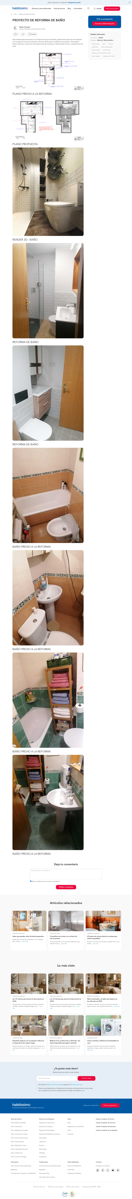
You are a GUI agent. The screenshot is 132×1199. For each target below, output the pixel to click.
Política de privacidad (55, 1187)
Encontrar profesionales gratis (104, 23)
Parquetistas (42, 1138)
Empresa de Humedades (46, 1130)
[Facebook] (102, 1170)
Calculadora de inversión (47, 1177)
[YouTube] (113, 1170)
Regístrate (14, 1169)
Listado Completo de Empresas (106, 1126)
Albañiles (42, 1153)
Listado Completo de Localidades (106, 1130)
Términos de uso (76, 1085)
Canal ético (71, 1169)
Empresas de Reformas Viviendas (49, 1134)
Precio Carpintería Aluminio (19, 1149)
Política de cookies (72, 1187)
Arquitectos (42, 1156)
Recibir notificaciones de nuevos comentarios (46, 881)
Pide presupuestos (112, 9)
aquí (83, 1090)
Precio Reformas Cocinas (18, 1145)
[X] (107, 1170)
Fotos (69, 1130)
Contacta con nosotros (103, 1166)
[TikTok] (118, 1170)
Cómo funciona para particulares (21, 1166)
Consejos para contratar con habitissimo (23, 1173)
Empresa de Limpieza (45, 1126)
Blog (15, 14)
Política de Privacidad (53, 1085)
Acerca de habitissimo (74, 1166)
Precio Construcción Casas (19, 1134)
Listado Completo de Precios (105, 1119)
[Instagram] (97, 1170)
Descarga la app (44, 1173)
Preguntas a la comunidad (75, 1126)
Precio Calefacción (16, 1153)
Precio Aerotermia (16, 1126)
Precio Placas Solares (17, 1141)
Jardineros (42, 1141)
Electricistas (42, 1149)
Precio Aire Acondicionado (19, 1138)
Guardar (33, 34)
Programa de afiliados (74, 1173)
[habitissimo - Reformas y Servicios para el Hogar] (20, 8)
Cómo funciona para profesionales (50, 1166)
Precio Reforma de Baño (18, 1122)
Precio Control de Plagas (18, 1156)
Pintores (41, 1145)
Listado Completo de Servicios (105, 1122)
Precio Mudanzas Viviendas (19, 1130)
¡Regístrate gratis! (74, 2)
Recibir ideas (86, 1078)
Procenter (70, 1134)
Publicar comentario (66, 887)
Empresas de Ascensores (47, 1122)
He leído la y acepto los (60, 1085)
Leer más (25, 941)
